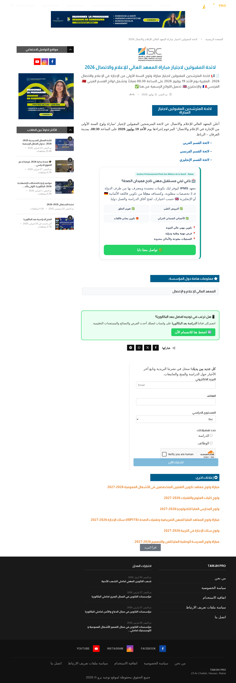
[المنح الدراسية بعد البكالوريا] (64, 224)
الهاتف (211, 395)
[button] (150, 547)
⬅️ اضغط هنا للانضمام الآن (193, 332)
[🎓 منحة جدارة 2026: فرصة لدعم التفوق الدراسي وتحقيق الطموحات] (64, 166)
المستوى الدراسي (204, 412)
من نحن (220, 578)
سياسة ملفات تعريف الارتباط (206, 607)
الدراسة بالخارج (75, 5)
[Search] (12, 5)
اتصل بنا (220, 617)
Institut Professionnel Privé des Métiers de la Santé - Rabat (165, 174)
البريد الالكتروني (205, 379)
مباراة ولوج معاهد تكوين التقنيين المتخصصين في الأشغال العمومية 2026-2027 (163, 487)
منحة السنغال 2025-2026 (60, 204)
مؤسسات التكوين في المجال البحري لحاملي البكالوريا (121, 596)
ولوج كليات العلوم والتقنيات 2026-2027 (191, 498)
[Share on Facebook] (156, 348)
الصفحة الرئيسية (214, 39)
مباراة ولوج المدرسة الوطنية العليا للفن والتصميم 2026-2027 (177, 541)
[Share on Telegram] (130, 348)
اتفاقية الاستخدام (214, 597)
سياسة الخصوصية (214, 588)
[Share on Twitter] (147, 348)
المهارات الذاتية (25, 5)
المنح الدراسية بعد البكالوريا (37, 219)
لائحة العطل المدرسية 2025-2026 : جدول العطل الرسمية (37, 142)
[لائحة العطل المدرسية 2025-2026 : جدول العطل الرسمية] (64, 145)
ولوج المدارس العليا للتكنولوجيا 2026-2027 (189, 509)
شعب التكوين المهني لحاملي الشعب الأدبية (126, 581)
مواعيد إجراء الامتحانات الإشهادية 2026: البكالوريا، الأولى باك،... (34, 185)
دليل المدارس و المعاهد (106, 5)
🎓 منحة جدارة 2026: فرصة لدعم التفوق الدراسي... (35, 163)
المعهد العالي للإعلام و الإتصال (194, 291)
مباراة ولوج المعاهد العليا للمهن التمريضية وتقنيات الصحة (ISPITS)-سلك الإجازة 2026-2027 (155, 520)
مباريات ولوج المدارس (140, 5)
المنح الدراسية (50, 5)
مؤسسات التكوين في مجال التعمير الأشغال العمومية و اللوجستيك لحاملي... (119, 628)
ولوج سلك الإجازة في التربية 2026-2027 (191, 530)
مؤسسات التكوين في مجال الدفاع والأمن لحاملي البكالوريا (118, 611)
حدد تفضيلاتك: (206, 430)
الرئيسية (166, 5)
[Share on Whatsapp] (139, 348)
